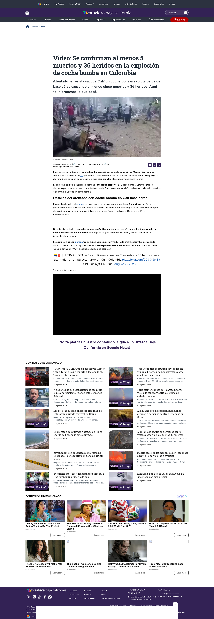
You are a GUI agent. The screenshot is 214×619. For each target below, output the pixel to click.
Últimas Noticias (156, 19)
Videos (145, 4)
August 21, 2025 (125, 264)
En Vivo (181, 19)
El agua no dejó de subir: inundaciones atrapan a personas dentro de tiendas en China (160, 413)
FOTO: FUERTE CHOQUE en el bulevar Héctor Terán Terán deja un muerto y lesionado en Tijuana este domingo (79, 371)
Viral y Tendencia (67, 19)
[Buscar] (185, 12)
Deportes (103, 4)
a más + (173, 4)
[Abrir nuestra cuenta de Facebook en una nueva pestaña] (44, 597)
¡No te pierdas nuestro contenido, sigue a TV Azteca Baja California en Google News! (107, 345)
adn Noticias (131, 4)
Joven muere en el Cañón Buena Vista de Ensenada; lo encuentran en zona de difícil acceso (78, 456)
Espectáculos (118, 19)
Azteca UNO (75, 4)
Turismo (47, 19)
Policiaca (136, 19)
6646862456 (164, 596)
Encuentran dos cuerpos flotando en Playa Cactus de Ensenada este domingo (77, 433)
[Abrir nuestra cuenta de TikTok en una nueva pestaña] (39, 597)
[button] (175, 604)
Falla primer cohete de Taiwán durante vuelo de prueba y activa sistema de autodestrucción (160, 393)
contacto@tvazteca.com (168, 594)
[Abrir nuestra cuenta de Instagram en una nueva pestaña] (34, 597)
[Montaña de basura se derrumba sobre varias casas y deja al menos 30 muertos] (121, 439)
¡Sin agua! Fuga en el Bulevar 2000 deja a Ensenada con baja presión (160, 475)
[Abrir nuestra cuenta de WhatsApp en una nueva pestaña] (50, 597)
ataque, (80, 204)
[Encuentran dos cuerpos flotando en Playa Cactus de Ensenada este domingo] (37, 439)
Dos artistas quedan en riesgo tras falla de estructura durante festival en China (77, 412)
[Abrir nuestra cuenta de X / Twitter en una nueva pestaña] (29, 597)
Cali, (82, 175)
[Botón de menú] (27, 13)
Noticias (116, 4)
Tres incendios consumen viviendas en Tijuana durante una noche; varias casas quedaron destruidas (160, 371)
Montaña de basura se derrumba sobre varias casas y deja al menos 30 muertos (160, 433)
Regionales (159, 4)
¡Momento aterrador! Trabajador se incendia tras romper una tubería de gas (78, 475)
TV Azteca (59, 4)
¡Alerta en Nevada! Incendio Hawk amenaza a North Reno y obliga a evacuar (162, 454)
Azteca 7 (90, 4)
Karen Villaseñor (71, 167)
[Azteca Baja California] (107, 12)
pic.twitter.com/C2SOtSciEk (141, 259)
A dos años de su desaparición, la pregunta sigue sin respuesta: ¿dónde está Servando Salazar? (77, 393)
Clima (85, 19)
